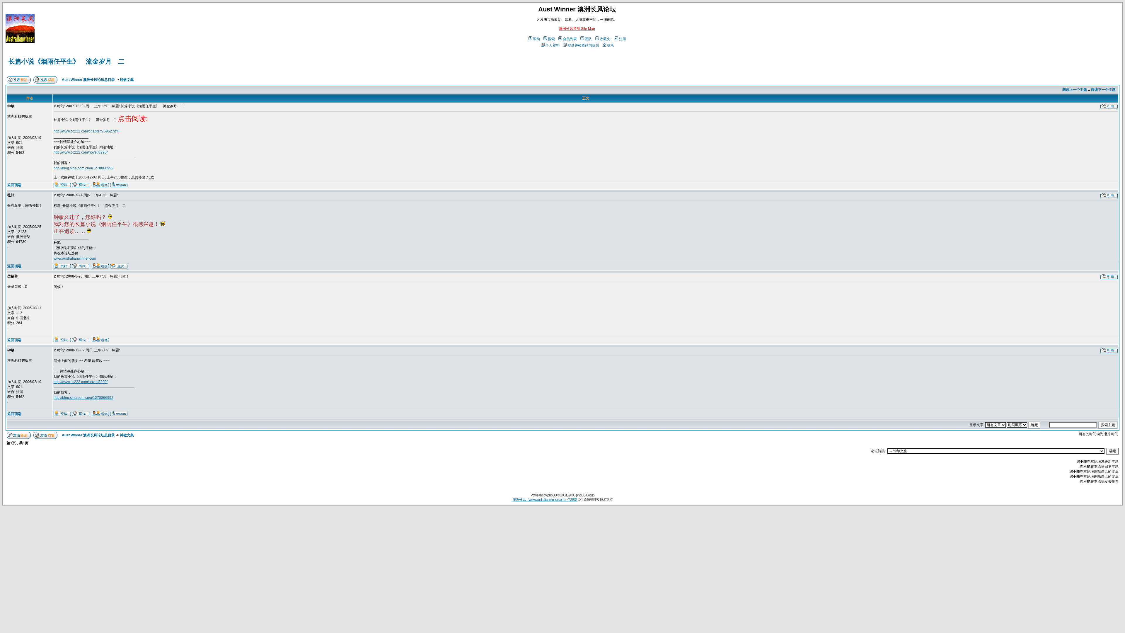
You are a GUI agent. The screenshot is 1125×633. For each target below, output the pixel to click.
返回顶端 (14, 185)
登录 (610, 45)
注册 (622, 39)
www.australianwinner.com (75, 258)
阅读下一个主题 (1103, 90)
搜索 (551, 39)
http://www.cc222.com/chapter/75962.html (87, 131)
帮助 (536, 39)
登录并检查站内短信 (583, 45)
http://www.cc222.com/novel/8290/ (81, 152)
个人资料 (553, 45)
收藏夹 (605, 39)
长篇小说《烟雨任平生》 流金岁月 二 (66, 61)
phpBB (552, 495)
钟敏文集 (127, 80)
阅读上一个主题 (1074, 90)
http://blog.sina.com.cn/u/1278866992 (83, 168)
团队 (588, 39)
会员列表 (570, 39)
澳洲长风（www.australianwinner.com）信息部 (545, 500)
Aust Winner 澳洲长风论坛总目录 (88, 80)
